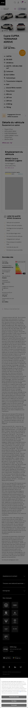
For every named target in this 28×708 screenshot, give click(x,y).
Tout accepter (14, 705)
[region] (14, 693)
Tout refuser (14, 701)
